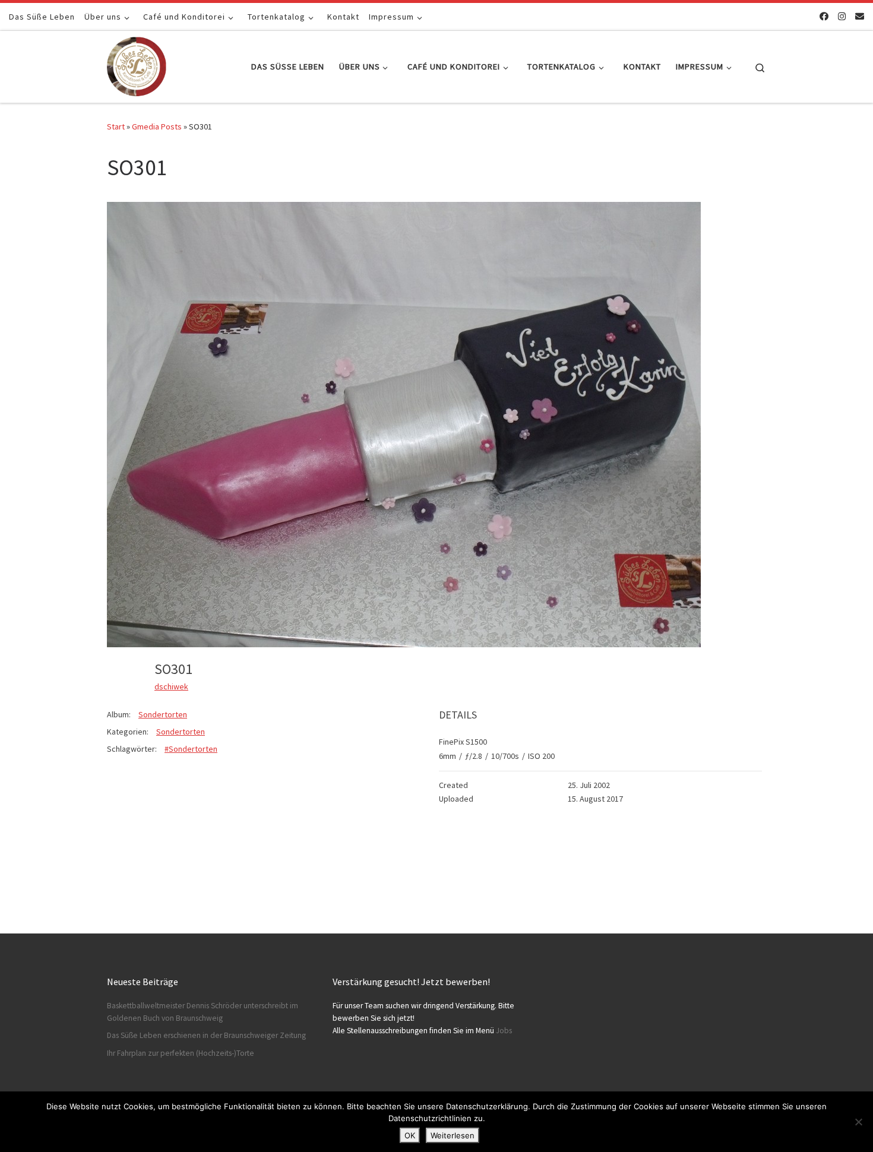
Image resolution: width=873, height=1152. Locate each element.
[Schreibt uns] (859, 16)
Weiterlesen (453, 1135)
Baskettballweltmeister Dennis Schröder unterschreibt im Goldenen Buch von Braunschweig (202, 1012)
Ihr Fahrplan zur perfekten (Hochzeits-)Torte (180, 1053)
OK (409, 1135)
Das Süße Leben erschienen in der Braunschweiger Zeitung (206, 1035)
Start (116, 126)
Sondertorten (162, 714)
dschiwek (171, 686)
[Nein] (858, 1122)
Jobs (504, 1031)
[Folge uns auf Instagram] (842, 16)
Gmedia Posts (157, 126)
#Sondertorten (191, 748)
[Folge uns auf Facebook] (824, 16)
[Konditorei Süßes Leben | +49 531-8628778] (136, 64)
